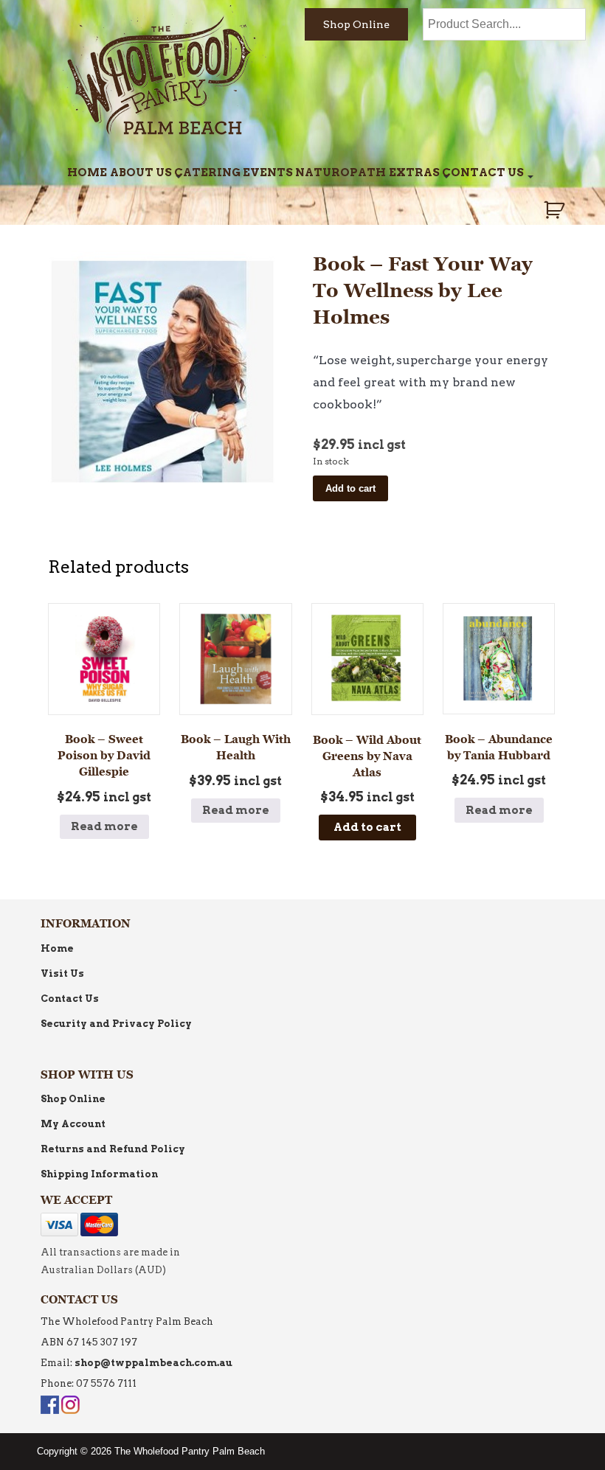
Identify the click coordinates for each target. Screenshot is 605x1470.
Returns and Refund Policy (113, 1148)
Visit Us (62, 973)
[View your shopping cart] (556, 210)
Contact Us (483, 172)
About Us (141, 172)
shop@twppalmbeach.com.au (153, 1362)
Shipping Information (99, 1174)
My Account (73, 1123)
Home (87, 172)
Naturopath (340, 172)
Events (268, 172)
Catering (207, 172)
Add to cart (350, 488)
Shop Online (356, 24)
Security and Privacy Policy (116, 1023)
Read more (104, 826)
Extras (414, 172)
